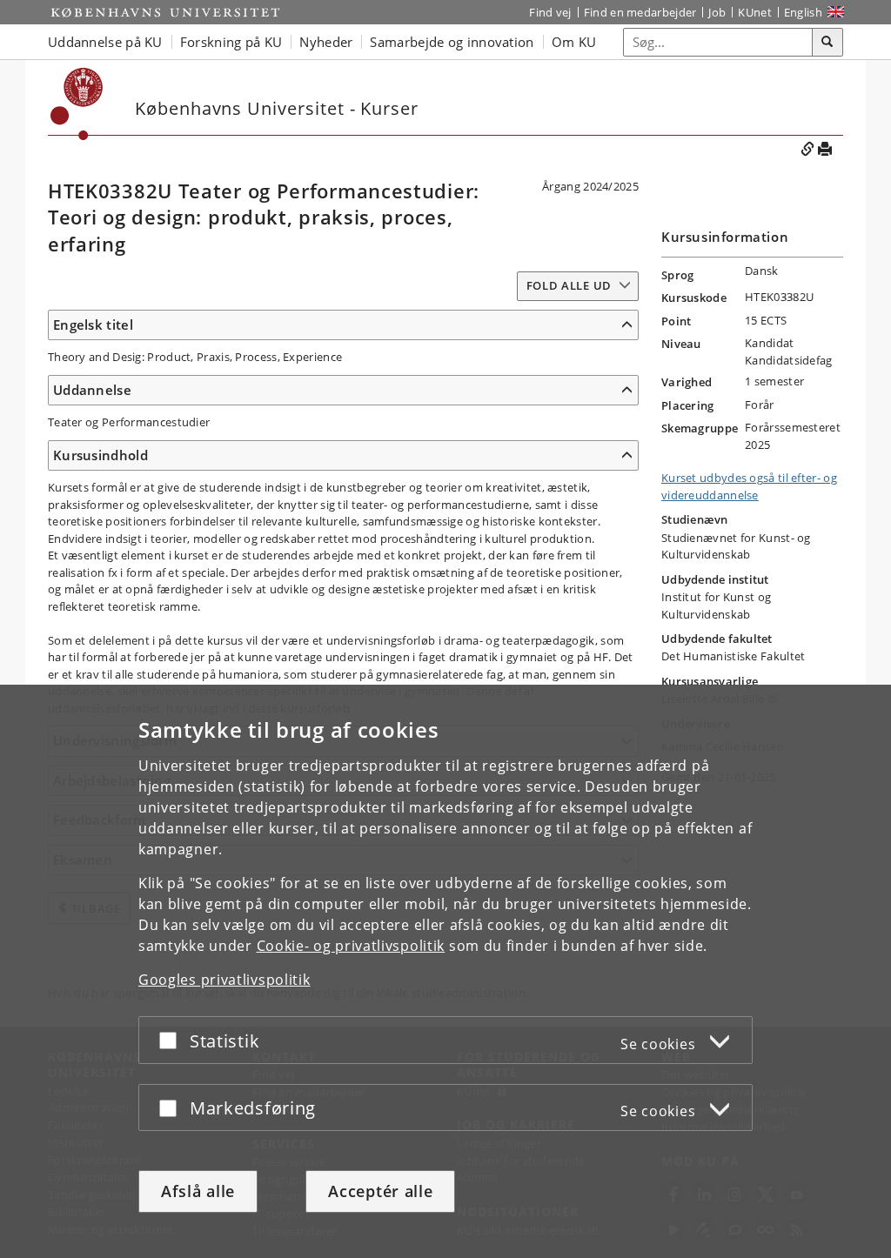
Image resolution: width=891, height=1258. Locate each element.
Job (717, 12)
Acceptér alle (380, 1191)
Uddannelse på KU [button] (105, 41)
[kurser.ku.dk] (77, 104)
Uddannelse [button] (92, 389)
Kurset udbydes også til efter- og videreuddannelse (749, 486)
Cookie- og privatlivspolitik (351, 945)
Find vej (550, 12)
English (803, 12)
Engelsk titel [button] (93, 324)
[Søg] (827, 42)
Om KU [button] (574, 41)
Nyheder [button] (325, 41)
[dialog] (445, 971)
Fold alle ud (569, 285)
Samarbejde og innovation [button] (451, 41)
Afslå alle (198, 1191)
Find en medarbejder (640, 12)
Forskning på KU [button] (231, 41)
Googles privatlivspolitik (224, 979)
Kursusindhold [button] (100, 455)
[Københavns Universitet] (165, 12)
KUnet (755, 12)
